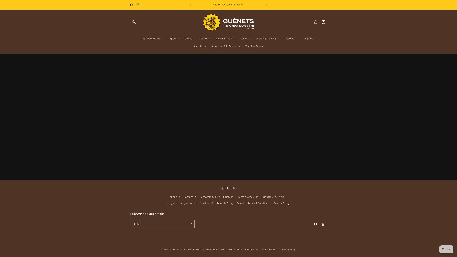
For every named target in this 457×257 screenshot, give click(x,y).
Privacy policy (251, 249)
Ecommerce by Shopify (214, 249)
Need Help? (206, 203)
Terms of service (269, 249)
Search (241, 203)
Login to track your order (182, 203)
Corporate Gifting (210, 196)
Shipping (228, 196)
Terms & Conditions (259, 203)
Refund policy (235, 249)
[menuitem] (152, 38)
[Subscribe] (190, 224)
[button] (134, 22)
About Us (175, 196)
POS (198, 249)
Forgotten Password (273, 196)
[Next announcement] (266, 4)
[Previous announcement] (190, 4)
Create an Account (247, 196)
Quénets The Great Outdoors (182, 249)
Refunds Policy (225, 203)
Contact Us (190, 196)
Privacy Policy (281, 203)
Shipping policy (287, 249)
